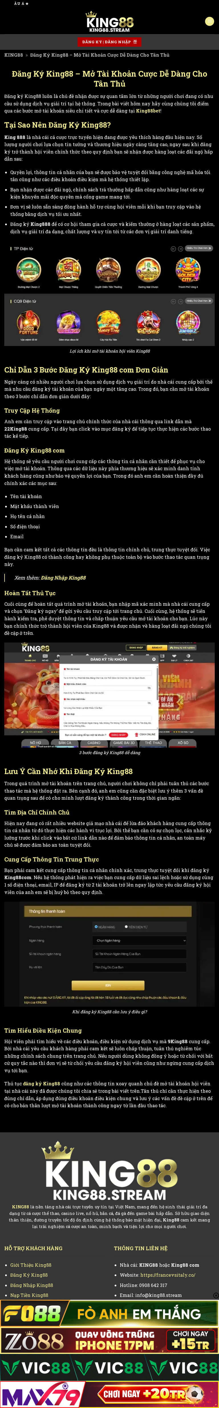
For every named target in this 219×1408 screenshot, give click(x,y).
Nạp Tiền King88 (29, 1295)
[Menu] (209, 21)
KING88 (13, 55)
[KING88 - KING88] (109, 21)
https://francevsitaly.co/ (167, 1275)
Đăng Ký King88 (29, 1275)
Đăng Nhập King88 (63, 577)
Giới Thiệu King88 (30, 1265)
